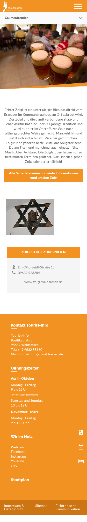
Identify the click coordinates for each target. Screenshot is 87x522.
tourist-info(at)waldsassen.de (41, 354)
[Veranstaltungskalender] (81, 447)
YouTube (17, 461)
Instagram (18, 456)
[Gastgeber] (81, 461)
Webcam (17, 447)
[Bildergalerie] (81, 433)
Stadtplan (20, 480)
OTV (14, 466)
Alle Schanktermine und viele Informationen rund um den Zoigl (43, 175)
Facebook (18, 451)
